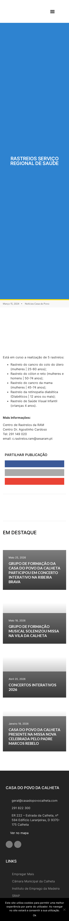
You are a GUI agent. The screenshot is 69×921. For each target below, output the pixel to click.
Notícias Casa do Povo (37, 303)
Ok (34, 915)
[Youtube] (17, 844)
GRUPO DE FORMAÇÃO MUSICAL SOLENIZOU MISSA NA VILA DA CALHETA (34, 631)
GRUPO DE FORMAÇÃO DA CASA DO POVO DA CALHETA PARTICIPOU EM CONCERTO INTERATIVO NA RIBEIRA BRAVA (34, 572)
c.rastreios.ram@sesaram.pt (32, 438)
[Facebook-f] (9, 844)
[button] (52, 11)
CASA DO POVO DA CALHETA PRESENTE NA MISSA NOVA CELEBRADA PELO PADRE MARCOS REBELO (34, 736)
